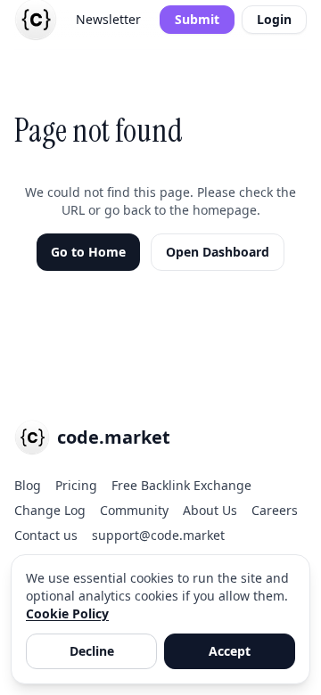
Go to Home (88, 251)
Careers (274, 510)
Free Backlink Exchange (181, 485)
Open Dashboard (217, 251)
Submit (197, 19)
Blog (27, 485)
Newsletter (108, 19)
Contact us (46, 535)
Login (274, 19)
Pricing (76, 485)
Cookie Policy (67, 613)
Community (134, 510)
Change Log (50, 510)
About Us (210, 510)
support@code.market (158, 535)
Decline (92, 650)
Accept (230, 650)
